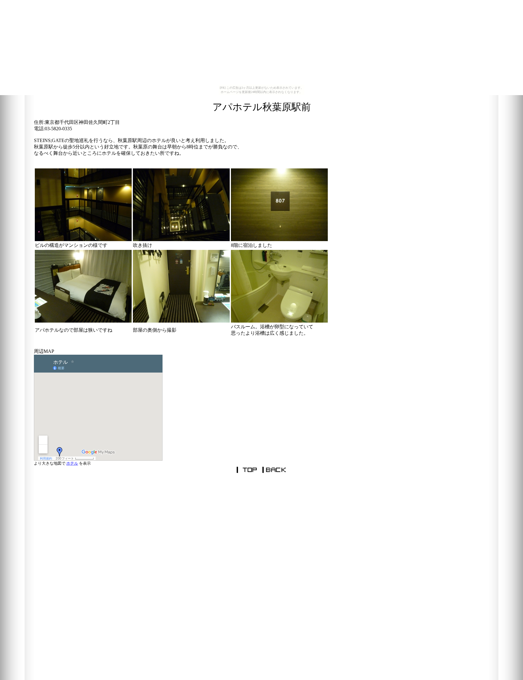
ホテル (72, 463)
